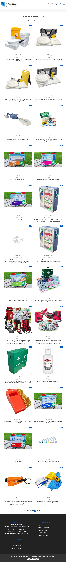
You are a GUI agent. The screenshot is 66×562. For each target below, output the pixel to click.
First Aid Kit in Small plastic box (18, 300)
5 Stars (21, 57)
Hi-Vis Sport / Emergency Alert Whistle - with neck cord (17, 422)
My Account (43, 533)
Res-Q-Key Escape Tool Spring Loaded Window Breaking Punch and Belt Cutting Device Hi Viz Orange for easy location (18, 503)
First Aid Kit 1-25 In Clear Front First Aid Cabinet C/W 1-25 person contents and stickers (48, 220)
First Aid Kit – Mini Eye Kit (18, 220)
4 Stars (19, 57)
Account (52, 4)
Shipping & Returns (43, 525)
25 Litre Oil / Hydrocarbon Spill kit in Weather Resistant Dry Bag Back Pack (18, 100)
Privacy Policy (43, 530)
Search (49, 4)
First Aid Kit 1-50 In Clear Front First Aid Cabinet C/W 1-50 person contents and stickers (48, 260)
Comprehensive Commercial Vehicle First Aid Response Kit (48, 140)
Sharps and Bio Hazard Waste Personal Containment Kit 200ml (48, 502)
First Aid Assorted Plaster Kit (18, 180)
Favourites (56, 4)
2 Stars (16, 57)
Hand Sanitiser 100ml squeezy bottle (48, 381)
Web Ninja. (54, 556)
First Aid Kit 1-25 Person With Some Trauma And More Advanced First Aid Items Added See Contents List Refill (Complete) (18, 261)
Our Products (17, 545)
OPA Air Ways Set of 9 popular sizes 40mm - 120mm (48, 462)
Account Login (43, 535)
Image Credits (16, 548)
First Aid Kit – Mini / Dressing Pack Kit (48, 180)
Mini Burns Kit (18, 461)
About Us (16, 543)
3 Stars (18, 57)
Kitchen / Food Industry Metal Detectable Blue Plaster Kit (48, 422)
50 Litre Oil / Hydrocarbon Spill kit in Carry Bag (48, 99)
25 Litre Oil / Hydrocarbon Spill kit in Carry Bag (48, 59)
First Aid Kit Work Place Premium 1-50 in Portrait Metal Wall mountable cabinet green (48, 301)
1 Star (14, 57)
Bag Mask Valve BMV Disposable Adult (18, 139)
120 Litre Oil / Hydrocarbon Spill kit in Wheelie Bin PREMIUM (18, 60)
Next (40, 511)
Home (5, 10)
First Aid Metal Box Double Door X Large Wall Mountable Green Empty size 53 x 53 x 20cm (18, 381)
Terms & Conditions (43, 527)
